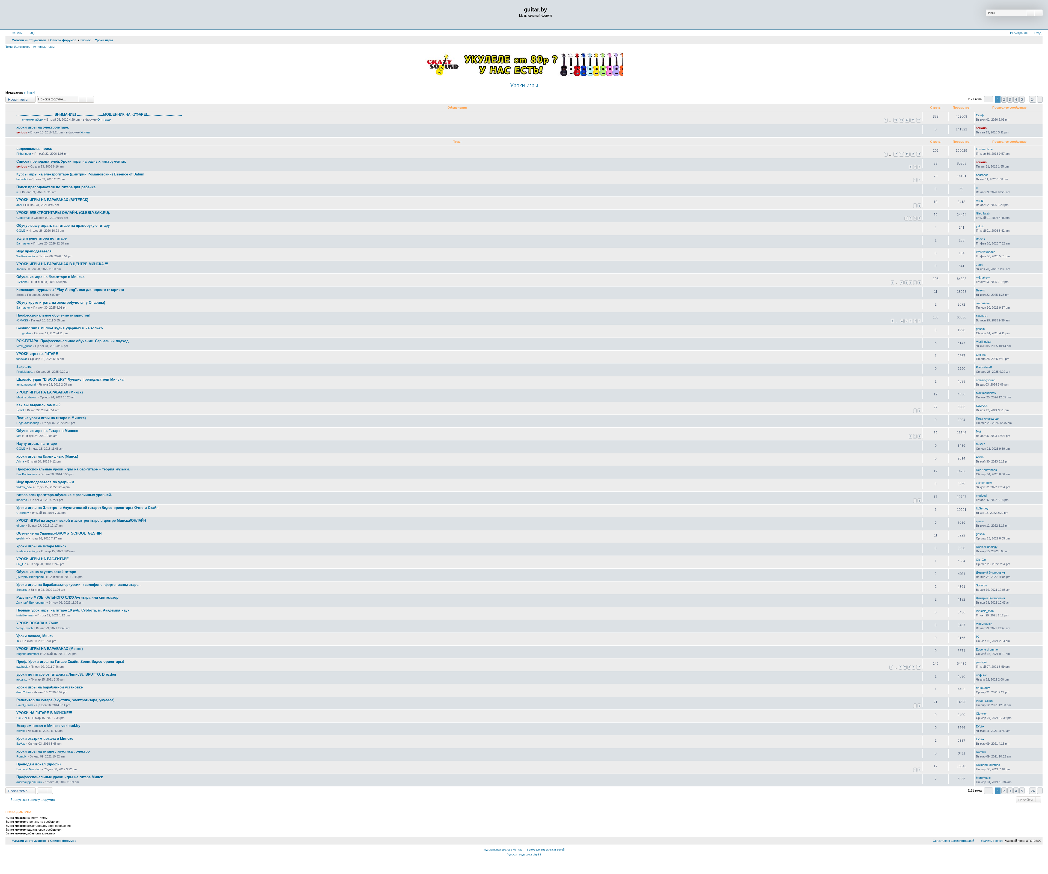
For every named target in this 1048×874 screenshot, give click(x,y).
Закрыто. (24, 367)
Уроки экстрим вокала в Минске (44, 738)
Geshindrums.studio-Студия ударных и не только (59, 328)
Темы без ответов (17, 46)
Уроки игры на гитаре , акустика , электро (53, 751)
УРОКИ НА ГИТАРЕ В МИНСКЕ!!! (44, 713)
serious (21, 132)
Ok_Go (21, 564)
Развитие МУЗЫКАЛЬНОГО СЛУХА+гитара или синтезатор (67, 597)
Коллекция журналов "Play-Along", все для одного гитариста (70, 290)
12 (907, 154)
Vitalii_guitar (24, 346)
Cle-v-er (21, 718)
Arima (20, 461)
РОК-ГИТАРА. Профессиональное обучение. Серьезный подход (72, 341)
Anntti (979, 200)
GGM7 (20, 230)
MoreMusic (983, 777)
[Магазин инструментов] (29, 14)
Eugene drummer (27, 653)
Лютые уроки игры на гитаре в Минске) (51, 418)
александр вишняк (29, 782)
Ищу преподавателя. (34, 251)
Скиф (980, 115)
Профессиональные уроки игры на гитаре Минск (59, 777)
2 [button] (1004, 99)
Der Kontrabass (26, 474)
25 (913, 120)
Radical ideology (27, 551)
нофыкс (21, 679)
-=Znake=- (23, 282)
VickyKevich (24, 628)
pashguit (22, 666)
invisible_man (25, 615)
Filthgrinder (23, 153)
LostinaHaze (984, 149)
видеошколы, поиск (34, 149)
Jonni (19, 269)
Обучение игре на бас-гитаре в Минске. (50, 277)
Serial (20, 410)
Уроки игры (524, 85)
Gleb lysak (23, 217)
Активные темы (44, 46)
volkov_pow (24, 487)
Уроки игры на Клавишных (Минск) (47, 456)
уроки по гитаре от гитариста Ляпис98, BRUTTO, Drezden (66, 674)
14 (918, 154)
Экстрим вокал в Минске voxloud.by (48, 726)
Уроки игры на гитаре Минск (41, 546)
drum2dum (23, 692)
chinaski (29, 92)
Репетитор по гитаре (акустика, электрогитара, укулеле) (65, 700)
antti (19, 205)
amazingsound (26, 384)
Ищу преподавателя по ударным (45, 482)
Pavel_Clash (24, 705)
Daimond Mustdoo (28, 769)
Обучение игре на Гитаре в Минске (47, 431)
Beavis (980, 239)
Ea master (23, 243)
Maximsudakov (26, 397)
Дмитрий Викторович (30, 576)
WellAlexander (25, 256)
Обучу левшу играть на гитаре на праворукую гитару (63, 225)
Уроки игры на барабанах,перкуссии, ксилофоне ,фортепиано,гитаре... (79, 585)
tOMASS (22, 320)
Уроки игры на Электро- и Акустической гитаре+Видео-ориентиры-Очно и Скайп (87, 508)
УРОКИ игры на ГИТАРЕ (37, 354)
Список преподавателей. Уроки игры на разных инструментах (71, 161)
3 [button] (1010, 99)
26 (918, 120)
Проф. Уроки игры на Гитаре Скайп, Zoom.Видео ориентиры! (70, 662)
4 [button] (1016, 99)
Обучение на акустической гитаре (46, 572)
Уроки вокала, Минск (34, 636)
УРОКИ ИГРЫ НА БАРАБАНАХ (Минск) (49, 392)
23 (901, 120)
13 (913, 154)
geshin (26, 333)
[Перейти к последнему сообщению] (986, 115)
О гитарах (104, 119)
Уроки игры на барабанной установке (49, 687)
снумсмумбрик (32, 119)
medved (21, 500)
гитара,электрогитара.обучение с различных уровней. (64, 495)
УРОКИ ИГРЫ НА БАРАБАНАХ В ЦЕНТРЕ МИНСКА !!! (62, 264)
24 (907, 120)
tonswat (21, 358)
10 (895, 154)
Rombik (21, 756)
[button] (988, 99)
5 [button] (1022, 99)
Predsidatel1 (24, 371)
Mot (18, 435)
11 (901, 154)
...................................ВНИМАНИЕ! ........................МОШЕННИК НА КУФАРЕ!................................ (99, 114)
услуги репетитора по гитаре (41, 238)
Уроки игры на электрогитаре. (42, 127)
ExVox (20, 730)
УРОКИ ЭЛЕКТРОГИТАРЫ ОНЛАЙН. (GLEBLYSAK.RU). (63, 213)
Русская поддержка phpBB (524, 854)
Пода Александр (27, 423)
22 (895, 120)
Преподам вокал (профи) (38, 764)
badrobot (22, 179)
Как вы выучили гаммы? (38, 405)
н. (17, 192)
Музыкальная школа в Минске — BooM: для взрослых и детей (524, 849)
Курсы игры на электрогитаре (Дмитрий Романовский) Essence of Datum (80, 174)
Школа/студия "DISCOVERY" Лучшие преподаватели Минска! (70, 379)
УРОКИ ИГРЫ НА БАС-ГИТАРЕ (42, 559)
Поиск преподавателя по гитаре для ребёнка (56, 187)
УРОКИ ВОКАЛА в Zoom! (37, 623)
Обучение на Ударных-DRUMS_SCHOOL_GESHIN (59, 533)
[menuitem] (29, 33)
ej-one (20, 525)
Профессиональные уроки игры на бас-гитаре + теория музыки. (73, 469)
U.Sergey (22, 512)
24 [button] (1033, 99)
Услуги (85, 132)
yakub (980, 226)
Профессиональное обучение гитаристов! (53, 315)
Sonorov (22, 589)
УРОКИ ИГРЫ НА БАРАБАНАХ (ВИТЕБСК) (52, 200)
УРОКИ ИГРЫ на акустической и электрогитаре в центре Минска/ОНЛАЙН (81, 520)
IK (17, 641)
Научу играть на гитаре (36, 444)
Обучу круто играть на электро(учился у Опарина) (60, 302)
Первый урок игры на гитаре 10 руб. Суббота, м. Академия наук (72, 610)
